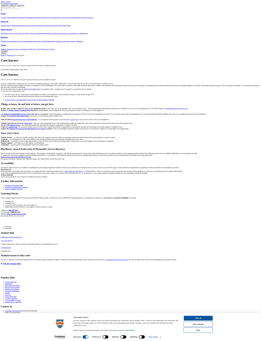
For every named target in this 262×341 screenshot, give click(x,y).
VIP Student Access (13, 125)
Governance (23, 49)
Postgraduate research (19, 25)
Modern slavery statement (13, 302)
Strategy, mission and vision (10, 49)
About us (8, 295)
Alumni (29, 49)
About (3, 45)
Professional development (33, 17)
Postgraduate (20, 17)
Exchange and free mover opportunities (64, 33)
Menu (13, 5)
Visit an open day (87, 17)
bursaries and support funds (19, 116)
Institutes (4, 25)
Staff (3, 53)
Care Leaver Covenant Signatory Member (41, 100)
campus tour (13, 127)
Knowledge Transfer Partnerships (44, 41)
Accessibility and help (13, 300)
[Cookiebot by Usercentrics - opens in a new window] (60, 337)
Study (3, 14)
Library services (66, 17)
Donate (72, 41)
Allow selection (198, 324)
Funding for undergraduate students (16, 187)
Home (3, 55)
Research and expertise (12, 287)
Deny (198, 330)
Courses (3, 17)
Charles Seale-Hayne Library (72, 171)
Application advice (7, 33)
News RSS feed (10, 296)
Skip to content (6, 2)
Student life (46, 17)
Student (4, 51)
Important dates (77, 17)
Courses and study (11, 282)
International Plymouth (12, 285)
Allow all (198, 318)
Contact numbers (11, 298)
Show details (153, 337)
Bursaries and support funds (14, 185)
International (6, 29)
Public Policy (66, 25)
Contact (52, 49)
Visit (38, 49)
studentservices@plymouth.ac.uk (177, 108)
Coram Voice (74, 119)
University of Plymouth (12, 311)
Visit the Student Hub (12, 264)
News (35, 49)
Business (4, 37)
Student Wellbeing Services (14, 189)
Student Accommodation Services (15, 114)
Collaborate (79, 41)
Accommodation (55, 17)
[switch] (105, 337)
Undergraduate (11, 17)
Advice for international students (40, 33)
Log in (21, 5)
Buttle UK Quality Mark (32, 89)
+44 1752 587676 (6, 241)
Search (5, 5)
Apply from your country (21, 33)
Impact (9, 25)
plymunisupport (6, 247)
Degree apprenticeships (25, 41)
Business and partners (12, 289)
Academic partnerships (62, 41)
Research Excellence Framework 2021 (49, 25)
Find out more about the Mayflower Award (16, 157)
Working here (44, 49)
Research (4, 21)
